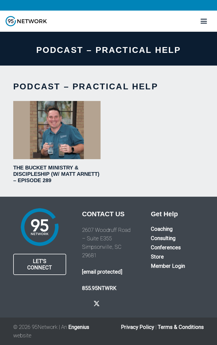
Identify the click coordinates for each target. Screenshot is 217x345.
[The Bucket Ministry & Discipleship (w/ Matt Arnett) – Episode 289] (57, 130)
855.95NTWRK (99, 288)
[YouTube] (108, 303)
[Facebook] (84, 303)
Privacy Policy (137, 327)
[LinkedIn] (120, 303)
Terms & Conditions (181, 327)
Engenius (78, 327)
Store (157, 257)
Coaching (162, 229)
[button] (203, 21)
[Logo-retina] (26, 21)
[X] (96, 303)
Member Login (168, 266)
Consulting (163, 238)
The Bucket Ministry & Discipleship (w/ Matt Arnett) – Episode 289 (56, 174)
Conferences (166, 247)
